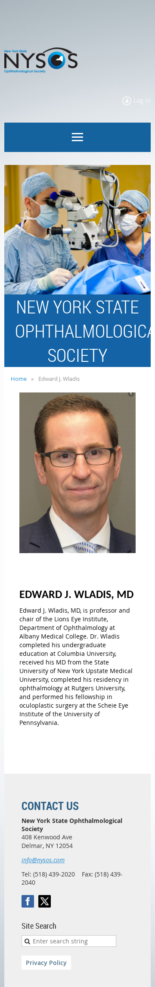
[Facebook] (28, 901)
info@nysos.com (43, 860)
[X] (44, 901)
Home (19, 379)
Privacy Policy (46, 963)
